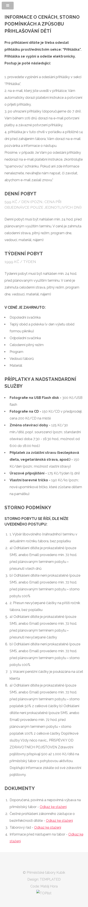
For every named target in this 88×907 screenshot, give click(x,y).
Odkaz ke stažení (53, 807)
